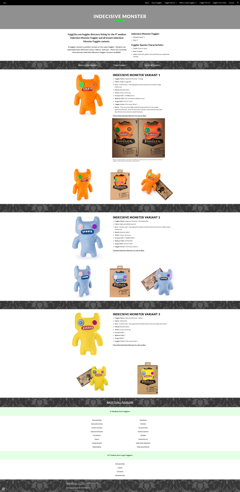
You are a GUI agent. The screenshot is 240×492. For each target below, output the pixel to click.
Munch (97, 439)
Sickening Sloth (120, 475)
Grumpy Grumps (97, 427)
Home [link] (147, 3)
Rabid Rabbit (97, 447)
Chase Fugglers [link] (157, 3)
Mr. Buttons (97, 435)
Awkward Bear (120, 464)
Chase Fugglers (120, 65)
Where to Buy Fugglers (87, 65)
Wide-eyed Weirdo (143, 447)
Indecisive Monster (97, 431)
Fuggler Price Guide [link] (219, 3)
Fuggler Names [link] (170, 3)
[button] (238, 2)
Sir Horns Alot (143, 427)
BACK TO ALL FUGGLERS (120, 402)
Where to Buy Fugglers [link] (187, 3)
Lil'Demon (120, 471)
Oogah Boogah (97, 443)
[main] (120, 17)
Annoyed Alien (97, 420)
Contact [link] (231, 3)
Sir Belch (143, 424)
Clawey (120, 467)
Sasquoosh (143, 420)
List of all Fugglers (152, 65)
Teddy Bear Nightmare (143, 443)
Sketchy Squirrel (143, 431)
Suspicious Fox (143, 439)
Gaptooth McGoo (97, 424)
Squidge (143, 435)
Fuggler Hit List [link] (205, 3)
